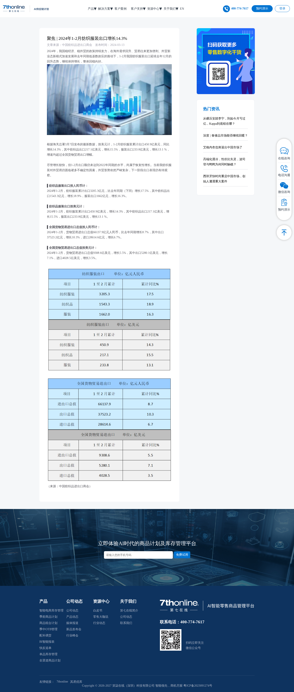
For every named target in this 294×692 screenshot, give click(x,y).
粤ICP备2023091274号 (197, 685)
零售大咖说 (100, 616)
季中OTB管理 (48, 629)
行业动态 (99, 623)
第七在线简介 (129, 610)
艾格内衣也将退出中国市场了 (222, 147)
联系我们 (126, 623)
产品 (91, 8)
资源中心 (153, 8)
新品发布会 (73, 629)
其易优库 (76, 681)
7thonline (62, 681)
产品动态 (72, 616)
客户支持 (137, 8)
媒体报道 (72, 623)
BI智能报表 (46, 641)
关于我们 (170, 8)
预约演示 (262, 8)
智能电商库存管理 (51, 610)
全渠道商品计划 (49, 660)
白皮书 (97, 610)
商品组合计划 (48, 623)
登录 (282, 8)
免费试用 (182, 554)
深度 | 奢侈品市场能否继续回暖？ (225, 135)
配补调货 (45, 635)
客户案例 (121, 8)
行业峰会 (72, 635)
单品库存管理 (48, 654)
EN (182, 8)
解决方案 (104, 8)
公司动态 (72, 610)
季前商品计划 (48, 616)
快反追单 (45, 648)
